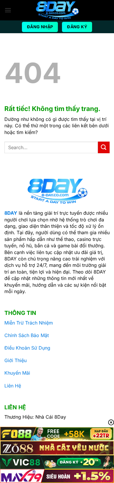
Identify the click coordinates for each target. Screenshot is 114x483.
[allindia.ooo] (57, 10)
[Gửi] (104, 147)
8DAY (10, 213)
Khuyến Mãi (17, 373)
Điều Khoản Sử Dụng (27, 348)
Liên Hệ (12, 386)
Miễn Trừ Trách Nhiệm (28, 323)
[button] (7, 10)
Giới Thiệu (15, 360)
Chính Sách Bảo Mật (26, 335)
